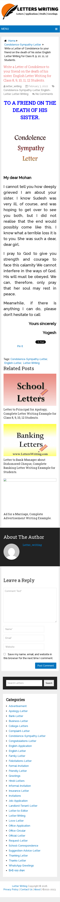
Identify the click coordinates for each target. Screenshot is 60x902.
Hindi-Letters (17, 780)
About (37, 889)
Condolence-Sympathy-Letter (22, 44)
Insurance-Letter (19, 790)
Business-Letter (18, 721)
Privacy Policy (11, 889)
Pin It (20, 346)
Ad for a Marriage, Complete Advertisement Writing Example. (27, 516)
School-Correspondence (23, 845)
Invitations (15, 795)
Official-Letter (17, 835)
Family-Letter (17, 755)
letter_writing (14, 86)
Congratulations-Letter (22, 741)
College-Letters (18, 726)
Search (49, 683)
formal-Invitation (19, 765)
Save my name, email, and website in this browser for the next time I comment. (28, 656)
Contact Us (26, 889)
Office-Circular (17, 830)
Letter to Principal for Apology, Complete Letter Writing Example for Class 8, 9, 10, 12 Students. (30, 413)
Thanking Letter (18, 855)
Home (12, 40)
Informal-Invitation (20, 785)
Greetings (14, 775)
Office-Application (19, 825)
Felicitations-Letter (20, 760)
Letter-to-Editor (18, 810)
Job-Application (18, 800)
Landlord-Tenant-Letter (23, 805)
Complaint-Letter (19, 731)
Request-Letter (18, 840)
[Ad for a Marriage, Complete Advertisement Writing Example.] (30, 494)
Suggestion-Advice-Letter (24, 850)
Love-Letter (16, 820)
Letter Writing (19, 886)
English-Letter (12, 362)
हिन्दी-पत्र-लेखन (17, 870)
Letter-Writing (20, 94)
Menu (5, 28)
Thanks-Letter (17, 860)
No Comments (44, 94)
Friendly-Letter (18, 770)
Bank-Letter (16, 716)
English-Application (20, 745)
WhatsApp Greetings (21, 865)
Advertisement (18, 706)
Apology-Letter (18, 711)
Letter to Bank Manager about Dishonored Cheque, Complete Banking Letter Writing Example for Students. (29, 466)
